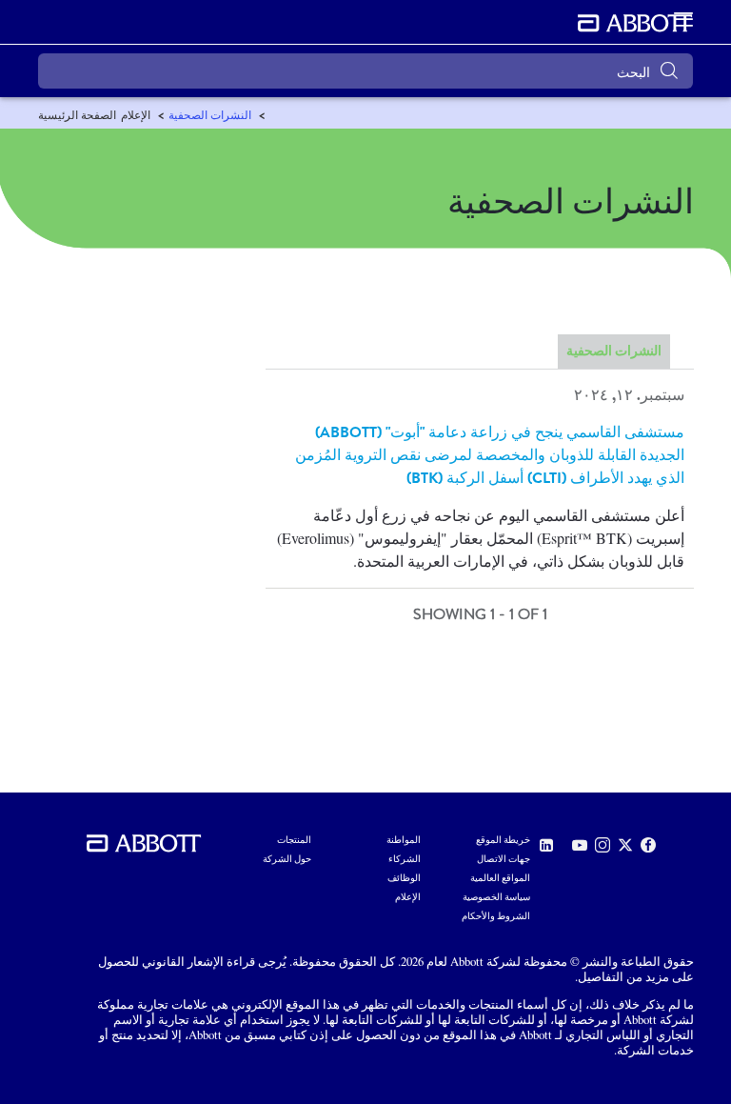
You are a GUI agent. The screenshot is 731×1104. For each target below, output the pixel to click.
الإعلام (408, 897)
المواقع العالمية (500, 878)
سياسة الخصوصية (496, 897)
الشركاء (404, 859)
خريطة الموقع (503, 840)
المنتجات (294, 840)
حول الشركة (287, 859)
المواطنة (403, 840)
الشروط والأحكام (496, 916)
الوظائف (404, 878)
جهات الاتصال (503, 859)
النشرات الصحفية (614, 351)
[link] (77, 115)
